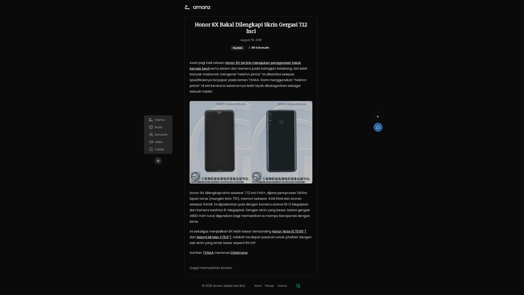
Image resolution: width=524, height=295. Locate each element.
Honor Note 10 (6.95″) (289, 231)
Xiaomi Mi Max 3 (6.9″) (213, 237)
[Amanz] (298, 285)
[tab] (158, 120)
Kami (258, 286)
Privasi (269, 286)
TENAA (208, 252)
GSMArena (238, 252)
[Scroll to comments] (378, 127)
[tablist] (158, 134)
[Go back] (378, 116)
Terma (282, 286)
